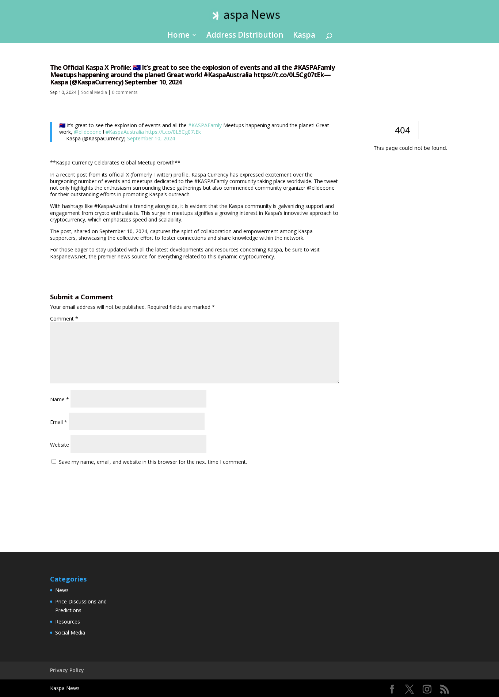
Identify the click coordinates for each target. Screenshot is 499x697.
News (62, 590)
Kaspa (304, 36)
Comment (64, 318)
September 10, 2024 (151, 138)
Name (59, 399)
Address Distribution (244, 36)
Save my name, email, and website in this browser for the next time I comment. (153, 461)
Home (178, 36)
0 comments (124, 92)
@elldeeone (88, 131)
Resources (67, 621)
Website (59, 444)
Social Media (94, 92)
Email (58, 421)
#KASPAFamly (205, 125)
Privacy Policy (67, 670)
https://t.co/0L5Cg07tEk (173, 131)
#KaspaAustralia (125, 131)
